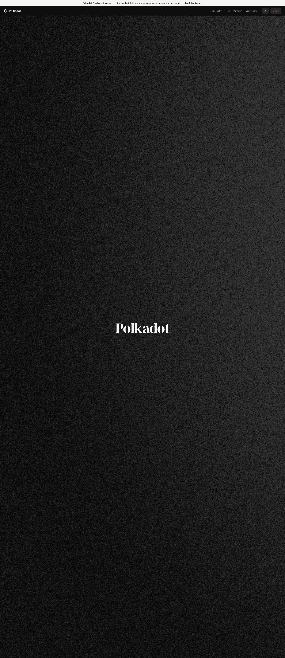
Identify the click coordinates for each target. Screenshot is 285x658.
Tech (227, 10)
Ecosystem (251, 10)
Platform (237, 10)
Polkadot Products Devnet (97, 3)
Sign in (276, 10)
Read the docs (193, 2)
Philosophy (216, 10)
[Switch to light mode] (265, 11)
